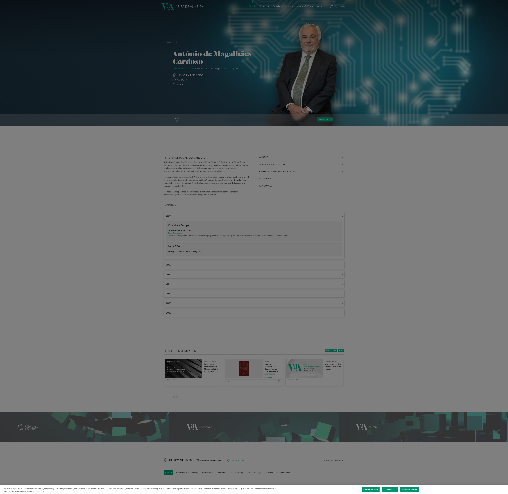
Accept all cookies (409, 489)
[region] (254, 489)
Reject (390, 489)
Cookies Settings (370, 489)
